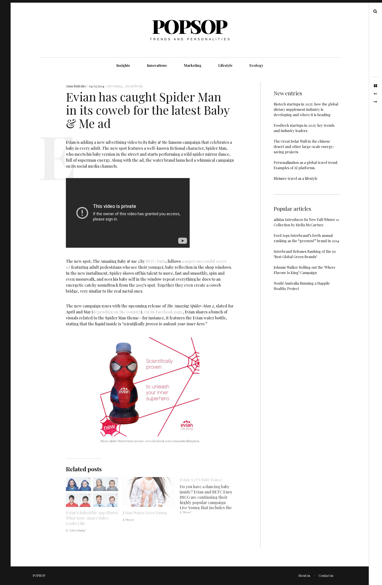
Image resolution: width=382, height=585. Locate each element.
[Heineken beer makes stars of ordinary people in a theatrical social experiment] (375, 94)
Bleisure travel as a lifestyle (295, 178)
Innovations (157, 65)
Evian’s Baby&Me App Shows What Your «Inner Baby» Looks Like (92, 518)
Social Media (134, 86)
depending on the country (117, 312)
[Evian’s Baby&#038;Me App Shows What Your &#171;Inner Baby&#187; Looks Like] (92, 492)
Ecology (256, 65)
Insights (123, 65)
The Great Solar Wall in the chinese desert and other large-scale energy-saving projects (304, 146)
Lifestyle (225, 65)
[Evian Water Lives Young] (149, 492)
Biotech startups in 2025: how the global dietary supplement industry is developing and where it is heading (306, 109)
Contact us (326, 575)
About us (304, 575)
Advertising (114, 86)
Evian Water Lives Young (145, 512)
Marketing (192, 65)
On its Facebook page (163, 312)
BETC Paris (156, 261)
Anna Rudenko (76, 86)
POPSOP (189, 26)
